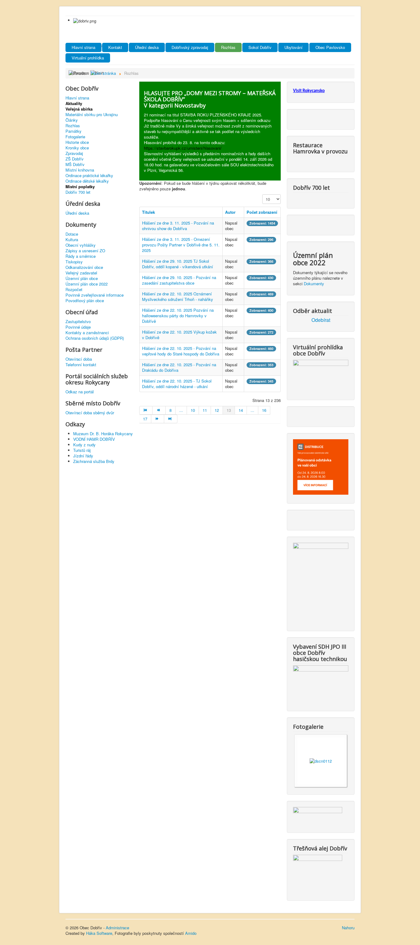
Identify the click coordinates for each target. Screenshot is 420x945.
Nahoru (348, 928)
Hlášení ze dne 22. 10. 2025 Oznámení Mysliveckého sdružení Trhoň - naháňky (177, 296)
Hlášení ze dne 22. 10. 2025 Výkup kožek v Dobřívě (179, 334)
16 (264, 410)
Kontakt (115, 47)
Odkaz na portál (79, 392)
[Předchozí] (159, 410)
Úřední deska (147, 47)
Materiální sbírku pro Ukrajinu (91, 114)
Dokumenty (314, 283)
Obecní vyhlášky (80, 245)
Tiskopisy (74, 262)
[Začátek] (146, 410)
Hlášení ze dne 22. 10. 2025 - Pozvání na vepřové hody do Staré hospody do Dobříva (180, 351)
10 (193, 410)
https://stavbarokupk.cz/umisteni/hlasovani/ (183, 148)
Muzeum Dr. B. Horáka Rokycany (103, 433)
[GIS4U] (317, 815)
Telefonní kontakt (80, 364)
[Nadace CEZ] (317, 872)
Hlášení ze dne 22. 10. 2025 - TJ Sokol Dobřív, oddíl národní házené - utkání (177, 383)
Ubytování (293, 47)
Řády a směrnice (80, 256)
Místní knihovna (79, 170)
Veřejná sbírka (79, 109)
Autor (230, 212)
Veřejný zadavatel (81, 273)
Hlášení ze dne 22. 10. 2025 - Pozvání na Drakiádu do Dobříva (179, 367)
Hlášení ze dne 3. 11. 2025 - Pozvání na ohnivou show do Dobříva (178, 225)
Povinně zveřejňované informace (94, 295)
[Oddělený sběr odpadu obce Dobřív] (320, 582)
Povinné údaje (78, 327)
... (181, 410)
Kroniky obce (77, 148)
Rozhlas (228, 47)
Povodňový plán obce (84, 300)
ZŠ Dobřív (74, 159)
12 (217, 410)
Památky (73, 131)
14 (241, 410)
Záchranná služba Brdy (93, 461)
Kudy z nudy (84, 445)
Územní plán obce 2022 (86, 284)
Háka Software (99, 933)
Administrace (117, 928)
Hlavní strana (83, 47)
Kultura (71, 239)
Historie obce (77, 142)
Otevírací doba (78, 359)
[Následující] (157, 419)
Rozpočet (73, 289)
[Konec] (170, 419)
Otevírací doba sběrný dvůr (89, 413)
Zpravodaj (74, 153)
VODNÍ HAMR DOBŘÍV (94, 439)
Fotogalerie (75, 137)
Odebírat (320, 320)
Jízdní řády (83, 456)
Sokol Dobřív (259, 47)
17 (145, 419)
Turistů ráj (82, 450)
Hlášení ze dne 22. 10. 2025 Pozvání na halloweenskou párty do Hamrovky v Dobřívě (178, 315)
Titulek (148, 212)
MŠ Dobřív (75, 164)
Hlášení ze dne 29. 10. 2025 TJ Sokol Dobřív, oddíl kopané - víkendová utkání (177, 264)
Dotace (71, 234)
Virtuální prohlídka (88, 58)
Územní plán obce (81, 278)
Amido (190, 933)
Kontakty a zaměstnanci (87, 332)
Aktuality (73, 103)
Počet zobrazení (262, 212)
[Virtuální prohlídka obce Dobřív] (320, 375)
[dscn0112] (321, 760)
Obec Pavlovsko (330, 47)
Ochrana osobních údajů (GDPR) (94, 338)
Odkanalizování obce (84, 267)
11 (205, 410)
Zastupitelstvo (78, 321)
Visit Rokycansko (309, 91)
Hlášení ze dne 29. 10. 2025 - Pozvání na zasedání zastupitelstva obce (179, 280)
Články (71, 120)
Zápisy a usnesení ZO (85, 250)
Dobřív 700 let (77, 192)
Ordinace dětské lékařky (87, 181)
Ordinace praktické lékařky (89, 175)
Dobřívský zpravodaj (190, 47)
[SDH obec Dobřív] (320, 683)
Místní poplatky (80, 186)
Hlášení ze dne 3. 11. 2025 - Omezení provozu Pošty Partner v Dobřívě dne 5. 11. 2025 (181, 244)
